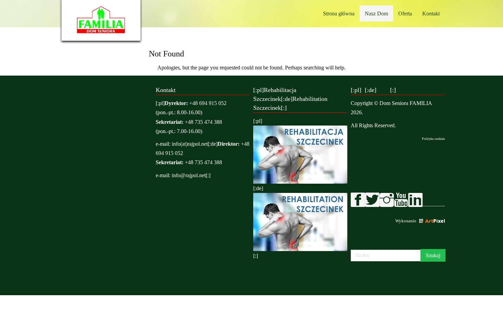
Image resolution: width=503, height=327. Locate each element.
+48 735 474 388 (203, 122)
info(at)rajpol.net (190, 144)
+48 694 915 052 (208, 103)
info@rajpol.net (189, 175)
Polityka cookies (433, 139)
